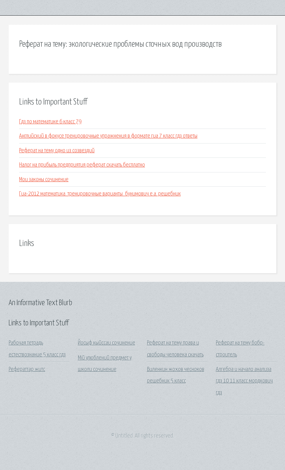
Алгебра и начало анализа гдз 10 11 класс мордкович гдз (244, 381)
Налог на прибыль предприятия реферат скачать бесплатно (82, 165)
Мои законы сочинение (43, 180)
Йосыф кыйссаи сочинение (106, 343)
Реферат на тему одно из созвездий (57, 151)
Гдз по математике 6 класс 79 (50, 122)
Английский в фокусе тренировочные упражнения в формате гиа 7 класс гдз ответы (108, 136)
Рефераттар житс (27, 369)
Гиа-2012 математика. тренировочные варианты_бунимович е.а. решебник (100, 194)
